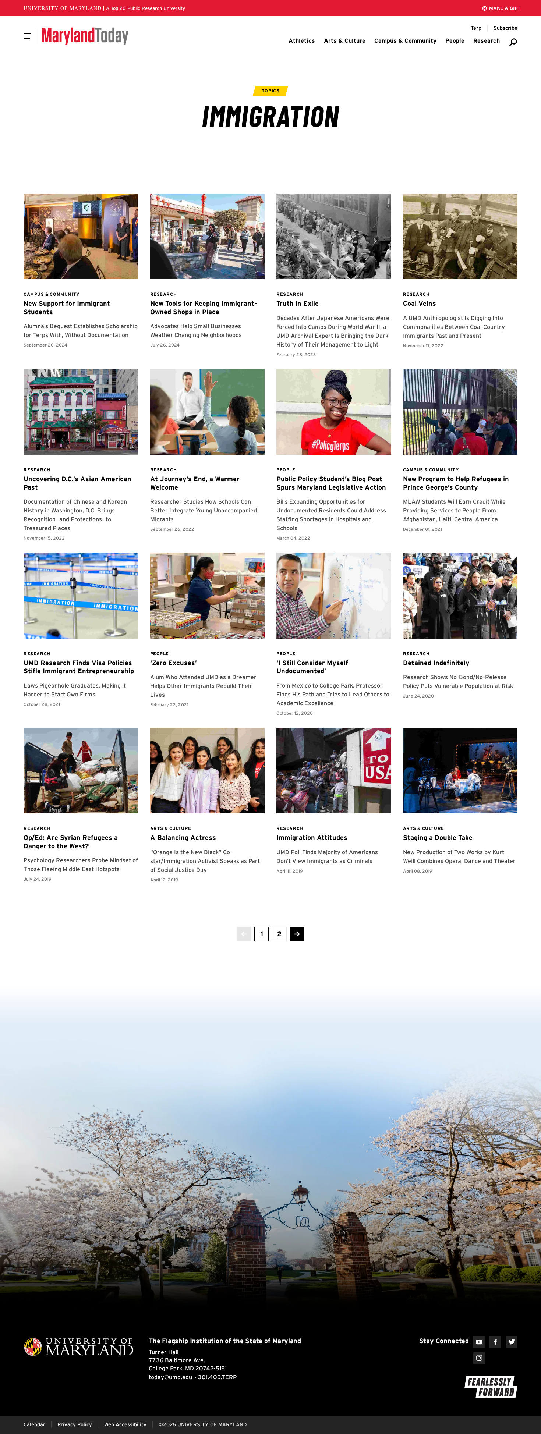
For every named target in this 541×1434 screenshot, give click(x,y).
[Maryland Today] (85, 36)
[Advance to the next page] (297, 934)
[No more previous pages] (244, 934)
